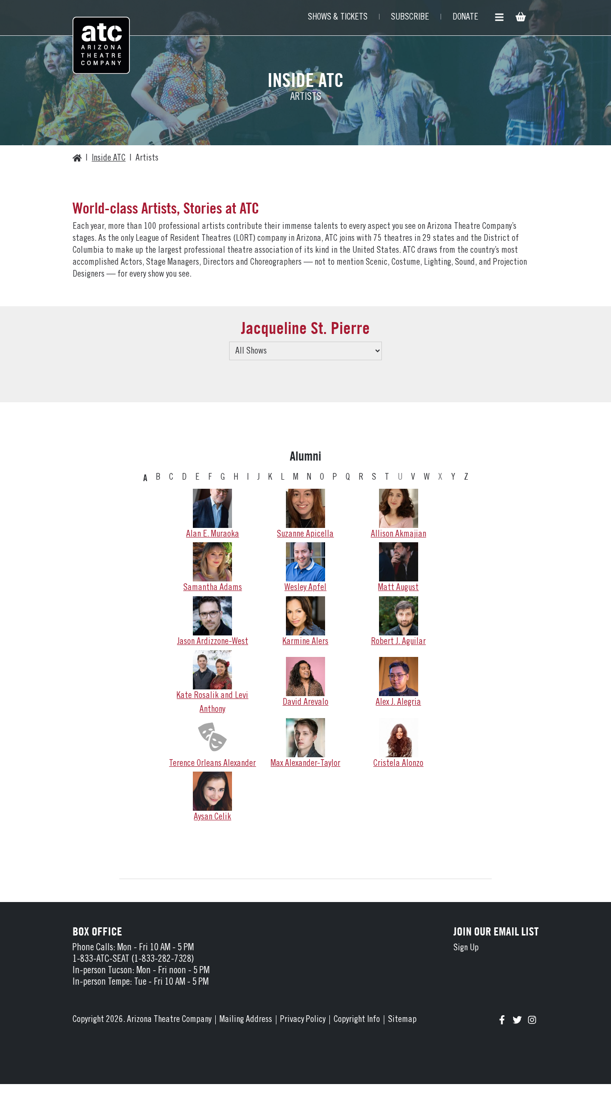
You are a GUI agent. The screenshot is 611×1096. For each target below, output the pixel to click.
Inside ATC (109, 158)
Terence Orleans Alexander (212, 763)
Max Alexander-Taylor (305, 763)
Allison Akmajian (398, 534)
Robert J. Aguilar (398, 641)
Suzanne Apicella (305, 534)
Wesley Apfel (305, 587)
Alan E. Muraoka (212, 534)
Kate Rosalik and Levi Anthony (212, 702)
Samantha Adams (212, 587)
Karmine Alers (305, 641)
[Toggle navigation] (499, 17)
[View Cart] (520, 17)
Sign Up (466, 948)
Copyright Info (357, 1019)
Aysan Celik (212, 817)
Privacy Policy (303, 1019)
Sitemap (402, 1019)
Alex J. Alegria (398, 702)
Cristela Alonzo (398, 763)
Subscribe (410, 17)
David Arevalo (305, 702)
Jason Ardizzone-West (212, 641)
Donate (465, 17)
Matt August (398, 587)
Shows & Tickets (338, 17)
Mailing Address (246, 1019)
